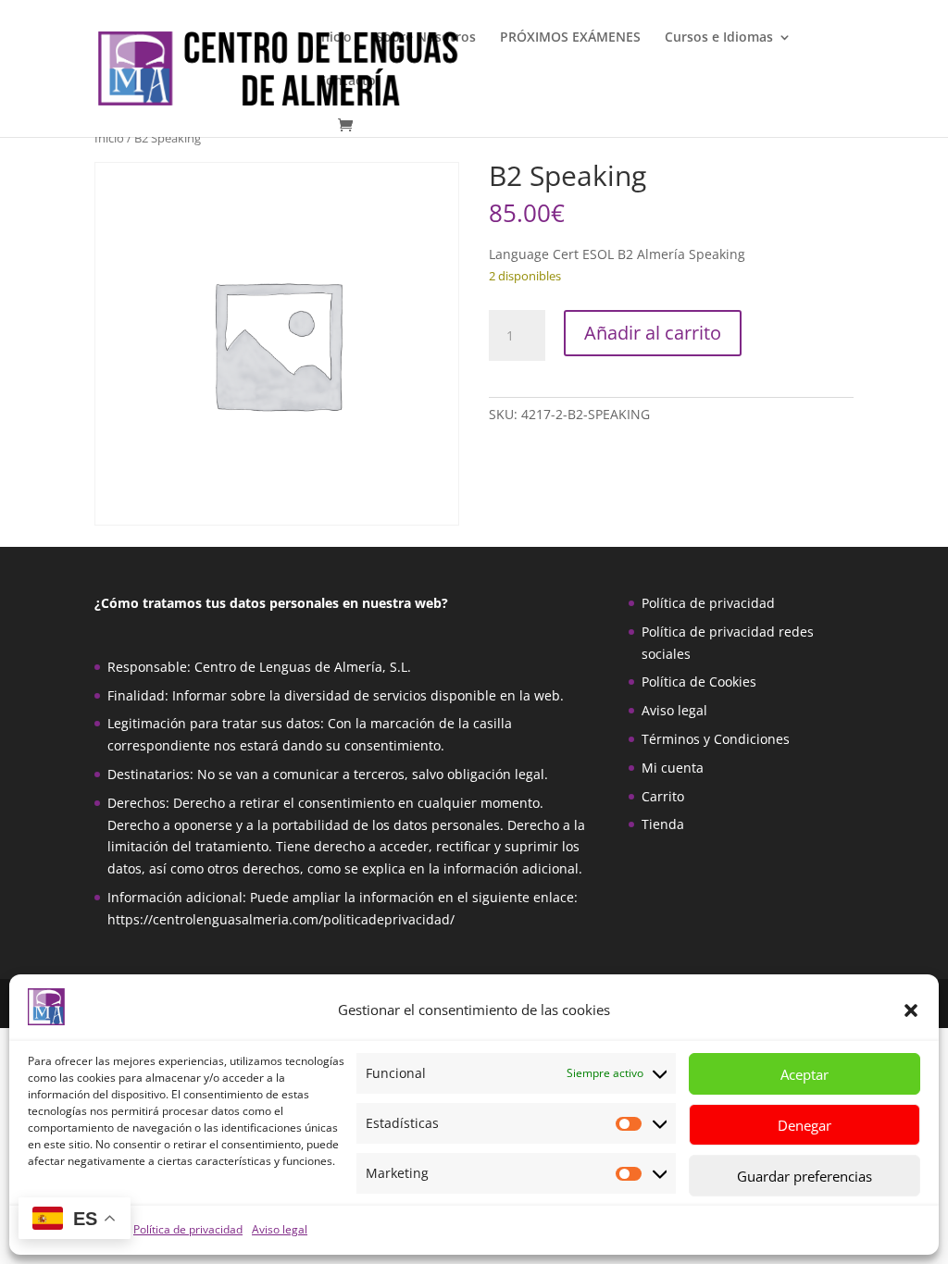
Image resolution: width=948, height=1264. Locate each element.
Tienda (663, 824)
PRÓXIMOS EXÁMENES (570, 38)
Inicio (335, 38)
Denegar (804, 1125)
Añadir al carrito (652, 332)
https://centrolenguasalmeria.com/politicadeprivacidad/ (281, 919)
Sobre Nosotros (426, 38)
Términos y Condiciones (716, 739)
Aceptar (804, 1074)
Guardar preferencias (804, 1176)
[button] (911, 1010)
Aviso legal (279, 1229)
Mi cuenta (673, 767)
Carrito (663, 796)
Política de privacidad (188, 1229)
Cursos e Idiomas (719, 38)
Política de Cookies (699, 681)
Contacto (347, 81)
